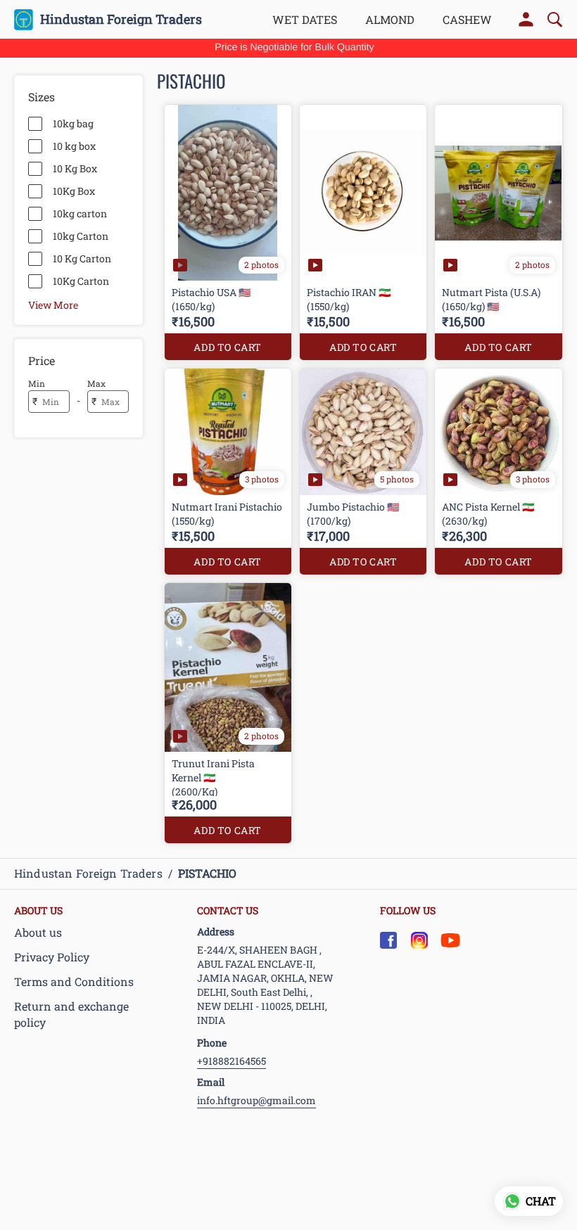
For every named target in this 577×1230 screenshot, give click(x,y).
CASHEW (467, 19)
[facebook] (388, 940)
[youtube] (450, 940)
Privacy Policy (51, 956)
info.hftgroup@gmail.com (256, 1100)
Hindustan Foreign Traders (121, 20)
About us (38, 932)
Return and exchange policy (71, 1014)
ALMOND (389, 19)
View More (53, 304)
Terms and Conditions (74, 981)
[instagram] (419, 940)
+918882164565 (231, 1061)
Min (36, 383)
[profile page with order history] (526, 20)
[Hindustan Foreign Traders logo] (23, 19)
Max (96, 383)
